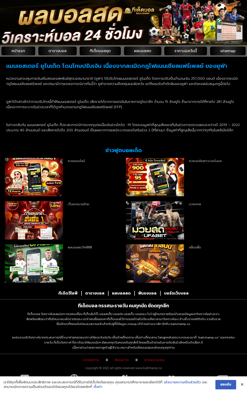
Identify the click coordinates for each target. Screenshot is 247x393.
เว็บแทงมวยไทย (78, 204)
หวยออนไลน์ (76, 161)
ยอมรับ (225, 384)
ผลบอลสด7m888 (80, 247)
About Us (122, 360)
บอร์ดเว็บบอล (176, 293)
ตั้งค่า (98, 387)
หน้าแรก (18, 51)
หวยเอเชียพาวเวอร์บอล (205, 161)
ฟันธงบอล (147, 293)
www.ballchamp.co (148, 368)
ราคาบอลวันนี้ (185, 51)
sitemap (227, 51)
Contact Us (90, 360)
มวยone (195, 204)
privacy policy (154, 360)
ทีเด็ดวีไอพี (68, 293)
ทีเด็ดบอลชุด (100, 51)
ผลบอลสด (142, 51)
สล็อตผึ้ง (195, 247)
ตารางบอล (57, 51)
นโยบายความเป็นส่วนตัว (182, 382)
